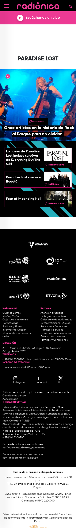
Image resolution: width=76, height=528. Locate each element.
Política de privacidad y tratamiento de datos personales (37, 392)
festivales (38, 122)
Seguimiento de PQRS (27, 431)
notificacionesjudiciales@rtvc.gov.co (24, 448)
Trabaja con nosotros (53, 316)
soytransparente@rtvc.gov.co (20, 458)
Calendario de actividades (56, 320)
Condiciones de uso (14, 396)
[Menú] (6, 6)
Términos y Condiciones (54, 340)
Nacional (53, 184)
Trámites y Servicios (52, 330)
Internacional (56, 165)
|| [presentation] (8, 77)
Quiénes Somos (12, 313)
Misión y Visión (11, 316)
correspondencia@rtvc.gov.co (21, 417)
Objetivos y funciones (15, 320)
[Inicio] (38, 5)
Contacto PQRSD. (19, 421)
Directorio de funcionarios (56, 333)
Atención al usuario (52, 313)
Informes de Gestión (14, 330)
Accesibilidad (11, 399)
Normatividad (11, 323)
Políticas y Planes (13, 326)
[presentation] (6, 105)
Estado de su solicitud (53, 336)
